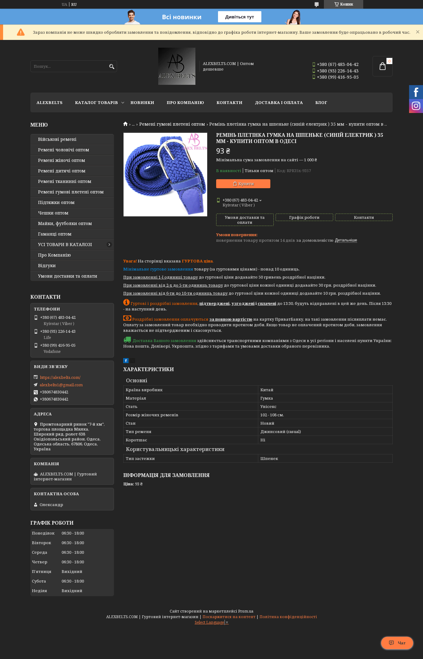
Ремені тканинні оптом (64, 181)
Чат (402, 642)
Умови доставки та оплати (67, 276)
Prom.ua (245, 611)
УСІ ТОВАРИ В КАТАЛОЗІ (65, 244)
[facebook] (126, 361)
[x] (132, 361)
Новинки (142, 102)
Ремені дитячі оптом (61, 171)
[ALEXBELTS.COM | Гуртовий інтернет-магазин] (176, 66)
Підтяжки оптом (56, 202)
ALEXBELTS (50, 102)
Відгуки (47, 265)
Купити (246, 183)
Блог (321, 102)
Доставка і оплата (279, 102)
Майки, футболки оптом (65, 223)
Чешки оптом (53, 213)
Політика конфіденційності (288, 616)
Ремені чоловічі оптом (63, 150)
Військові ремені (57, 139)
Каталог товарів (96, 102)
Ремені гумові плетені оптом (172, 124)
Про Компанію (185, 102)
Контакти (229, 102)
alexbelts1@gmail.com (61, 384)
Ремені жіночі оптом (61, 160)
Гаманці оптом (55, 234)
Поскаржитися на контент (229, 616)
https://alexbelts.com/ (60, 377)
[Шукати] (111, 66)
